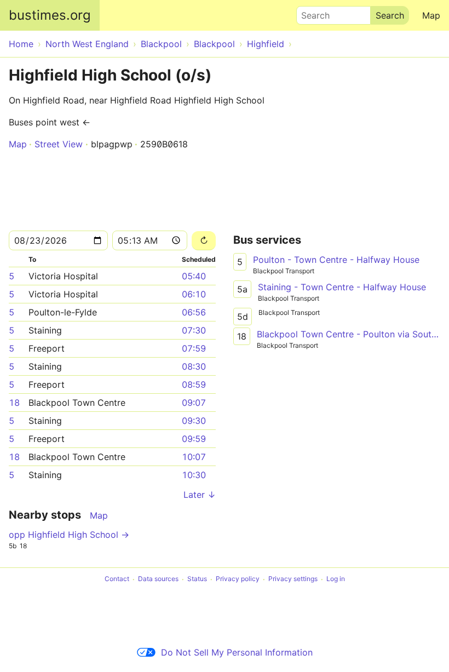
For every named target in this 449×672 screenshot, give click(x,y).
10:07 (194, 456)
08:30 (194, 366)
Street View (58, 144)
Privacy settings (293, 579)
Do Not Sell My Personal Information (237, 652)
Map (431, 15)
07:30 (194, 330)
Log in (335, 579)
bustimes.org (50, 15)
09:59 (194, 438)
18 (14, 402)
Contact (117, 579)
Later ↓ (199, 494)
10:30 (194, 474)
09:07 (194, 402)
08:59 (194, 384)
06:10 (194, 294)
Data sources (158, 579)
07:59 (194, 348)
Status (197, 579)
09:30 (194, 420)
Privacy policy (238, 579)
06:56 (194, 312)
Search (310, 12)
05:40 (194, 276)
